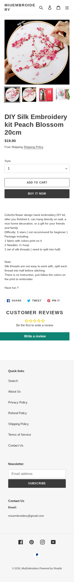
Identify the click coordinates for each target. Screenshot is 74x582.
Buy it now (37, 193)
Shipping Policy (33, 147)
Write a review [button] (35, 336)
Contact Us (15, 445)
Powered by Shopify (50, 568)
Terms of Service (19, 434)
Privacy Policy (18, 402)
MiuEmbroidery (20, 7)
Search (13, 381)
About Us (14, 391)
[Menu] (67, 7)
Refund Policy (17, 413)
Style (8, 161)
